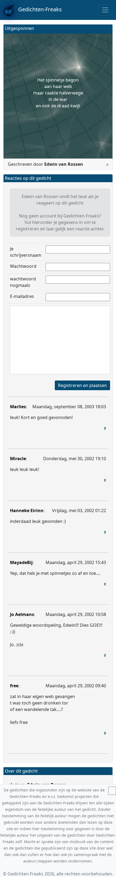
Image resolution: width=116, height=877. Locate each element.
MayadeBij (21, 562)
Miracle (18, 459)
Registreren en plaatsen (82, 385)
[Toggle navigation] (105, 10)
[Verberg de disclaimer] (112, 791)
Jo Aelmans (22, 614)
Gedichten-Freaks (38, 9)
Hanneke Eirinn (26, 510)
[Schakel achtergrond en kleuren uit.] (106, 29)
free (14, 686)
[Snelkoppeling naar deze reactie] (105, 428)
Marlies (18, 407)
